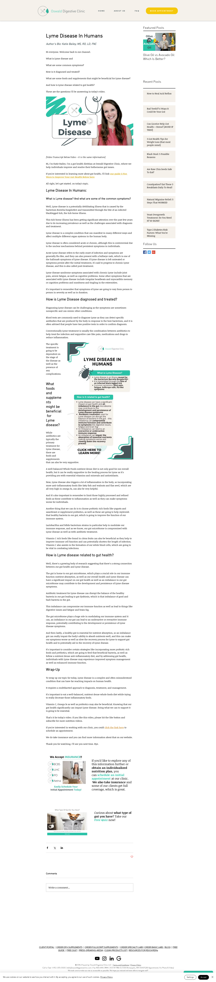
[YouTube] (97, 958)
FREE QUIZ (72, 950)
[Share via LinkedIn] (61, 847)
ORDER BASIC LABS (154, 947)
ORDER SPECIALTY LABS (131, 947)
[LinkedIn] (111, 958)
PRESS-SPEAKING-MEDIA (91, 950)
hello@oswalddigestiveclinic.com (79, 967)
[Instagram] (104, 958)
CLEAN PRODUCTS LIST (116, 950)
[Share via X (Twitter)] (54, 847)
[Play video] (89, 121)
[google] (119, 958)
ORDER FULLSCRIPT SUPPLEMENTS (101, 947)
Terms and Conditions (121, 964)
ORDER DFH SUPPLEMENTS (69, 947)
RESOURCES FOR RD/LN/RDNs (143, 950)
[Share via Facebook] (47, 847)
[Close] (212, 977)
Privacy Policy (135, 964)
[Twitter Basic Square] (149, 252)
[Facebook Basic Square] (144, 252)
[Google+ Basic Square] (153, 252)
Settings (190, 977)
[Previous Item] (147, 42)
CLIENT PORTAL (46, 947)
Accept (203, 977)
